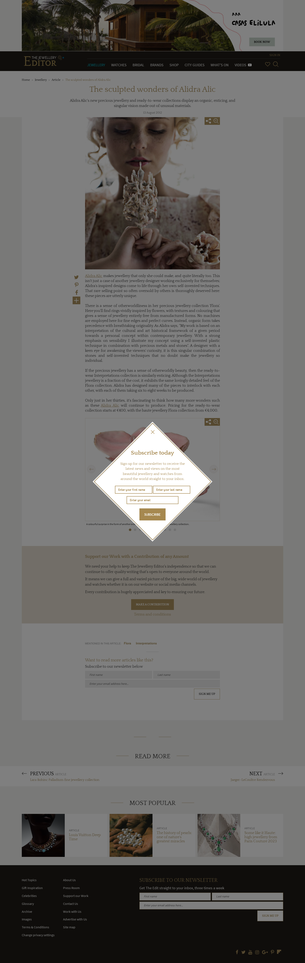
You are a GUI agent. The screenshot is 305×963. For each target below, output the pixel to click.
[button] (152, 432)
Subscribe (152, 514)
